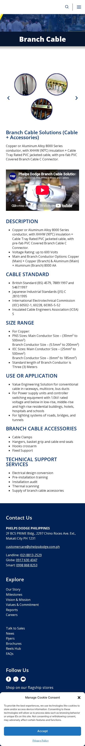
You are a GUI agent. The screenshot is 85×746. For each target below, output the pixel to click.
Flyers (10, 638)
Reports (12, 610)
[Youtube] (23, 679)
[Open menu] (79, 7)
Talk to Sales (15, 628)
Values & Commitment (22, 604)
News (10, 633)
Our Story (13, 589)
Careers (12, 615)
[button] (79, 698)
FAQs (9, 654)
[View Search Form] (67, 7)
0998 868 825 (26, 565)
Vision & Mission (18, 600)
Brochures (14, 643)
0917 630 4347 (26, 560)
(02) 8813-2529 (31, 555)
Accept (42, 731)
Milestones (14, 594)
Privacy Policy (41, 740)
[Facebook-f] (8, 679)
